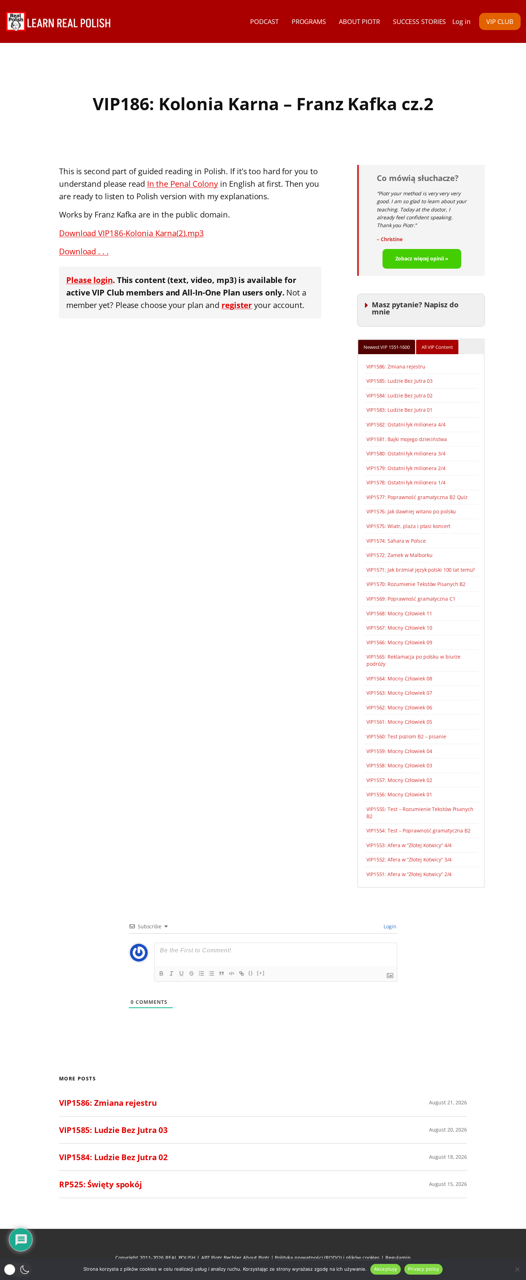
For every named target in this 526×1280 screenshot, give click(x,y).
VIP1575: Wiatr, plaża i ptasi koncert (408, 526)
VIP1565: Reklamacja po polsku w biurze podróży (413, 660)
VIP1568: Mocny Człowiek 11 (399, 613)
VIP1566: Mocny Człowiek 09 (399, 642)
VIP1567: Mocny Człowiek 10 (399, 627)
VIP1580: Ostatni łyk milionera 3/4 (405, 453)
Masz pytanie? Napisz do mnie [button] (415, 308)
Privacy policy (423, 1269)
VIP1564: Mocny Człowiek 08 (399, 678)
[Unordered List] (211, 973)
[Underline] (181, 973)
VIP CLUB (499, 21)
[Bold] (161, 973)
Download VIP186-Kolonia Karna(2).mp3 (131, 233)
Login (389, 926)
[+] (261, 973)
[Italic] (171, 973)
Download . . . (84, 251)
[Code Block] (232, 973)
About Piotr (256, 1257)
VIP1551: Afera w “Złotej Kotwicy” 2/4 (409, 874)
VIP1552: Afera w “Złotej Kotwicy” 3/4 (409, 859)
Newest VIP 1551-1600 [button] (387, 347)
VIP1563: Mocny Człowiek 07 (399, 692)
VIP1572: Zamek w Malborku (399, 555)
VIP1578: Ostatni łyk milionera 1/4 (405, 482)
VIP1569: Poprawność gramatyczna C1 (411, 598)
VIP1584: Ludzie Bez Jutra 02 (399, 395)
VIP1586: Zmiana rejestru (395, 366)
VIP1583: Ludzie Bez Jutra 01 (399, 409)
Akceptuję (385, 1269)
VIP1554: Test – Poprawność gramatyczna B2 (418, 830)
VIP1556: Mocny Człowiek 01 (399, 794)
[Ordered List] (201, 973)
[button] (18, 1269)
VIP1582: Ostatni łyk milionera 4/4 (405, 424)
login (103, 279)
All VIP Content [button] (437, 347)
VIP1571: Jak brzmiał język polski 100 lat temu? (420, 569)
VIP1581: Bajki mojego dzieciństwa (406, 439)
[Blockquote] (221, 973)
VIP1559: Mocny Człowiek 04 (399, 751)
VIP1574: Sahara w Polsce (396, 540)
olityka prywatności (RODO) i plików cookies (329, 1257)
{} (250, 973)
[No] (517, 1269)
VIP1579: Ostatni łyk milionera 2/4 (405, 468)
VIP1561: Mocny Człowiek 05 (399, 721)
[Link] (242, 973)
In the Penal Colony (182, 183)
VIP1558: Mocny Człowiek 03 (399, 765)
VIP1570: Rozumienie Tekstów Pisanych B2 (416, 584)
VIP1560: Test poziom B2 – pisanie (406, 736)
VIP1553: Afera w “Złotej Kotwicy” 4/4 (409, 845)
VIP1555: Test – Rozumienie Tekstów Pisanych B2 (419, 813)
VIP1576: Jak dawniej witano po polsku (411, 511)
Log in (461, 21)
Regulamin (398, 1257)
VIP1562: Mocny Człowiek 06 (399, 707)
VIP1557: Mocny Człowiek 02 (399, 780)
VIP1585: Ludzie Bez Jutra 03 (399, 380)
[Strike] (191, 973)
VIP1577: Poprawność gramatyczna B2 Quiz (417, 497)
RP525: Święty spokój (100, 1184)
